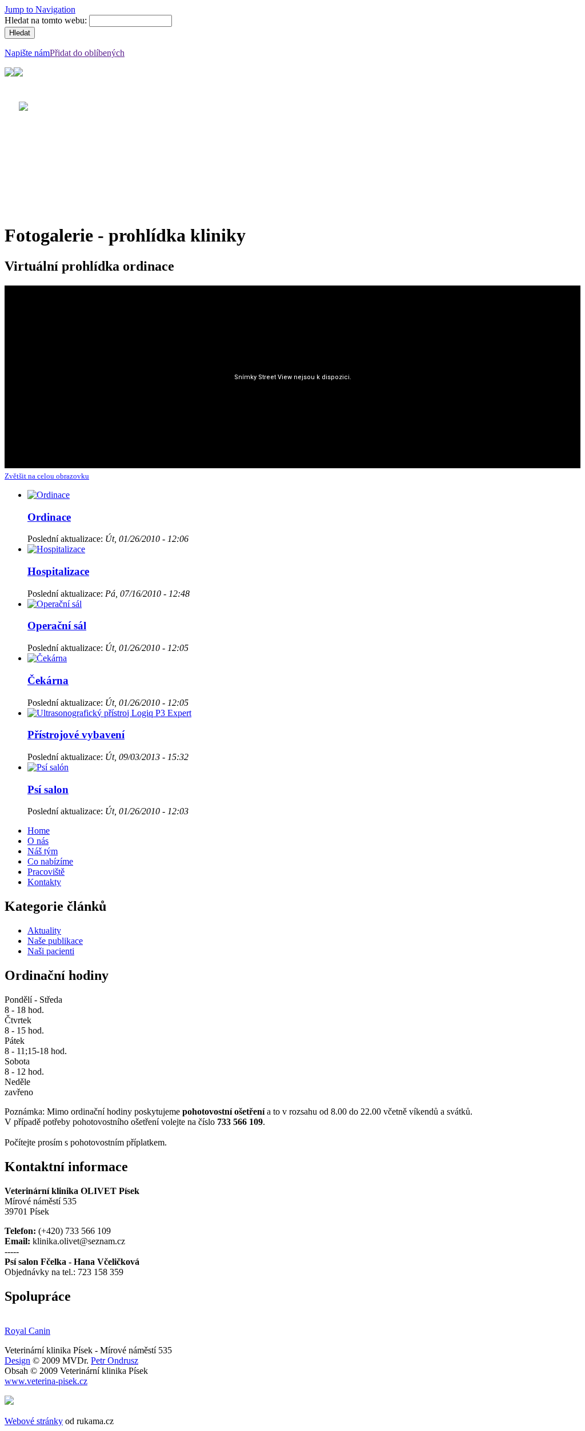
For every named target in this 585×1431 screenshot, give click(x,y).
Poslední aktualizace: (66, 539)
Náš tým (42, 851)
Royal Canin (27, 1331)
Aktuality (44, 930)
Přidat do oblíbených (87, 53)
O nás (38, 841)
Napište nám (27, 53)
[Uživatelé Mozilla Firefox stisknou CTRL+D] (9, 1401)
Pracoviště (46, 872)
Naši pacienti (50, 951)
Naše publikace (55, 941)
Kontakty (44, 882)
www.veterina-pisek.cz (46, 1381)
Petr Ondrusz (114, 1360)
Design (17, 1360)
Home (38, 830)
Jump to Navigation (40, 9)
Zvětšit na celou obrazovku (47, 476)
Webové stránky (34, 1421)
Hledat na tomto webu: (47, 20)
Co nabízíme (50, 861)
